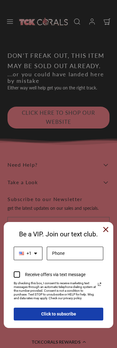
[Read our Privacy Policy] (99, 284)
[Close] (105, 229)
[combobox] (28, 253)
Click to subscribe (58, 313)
